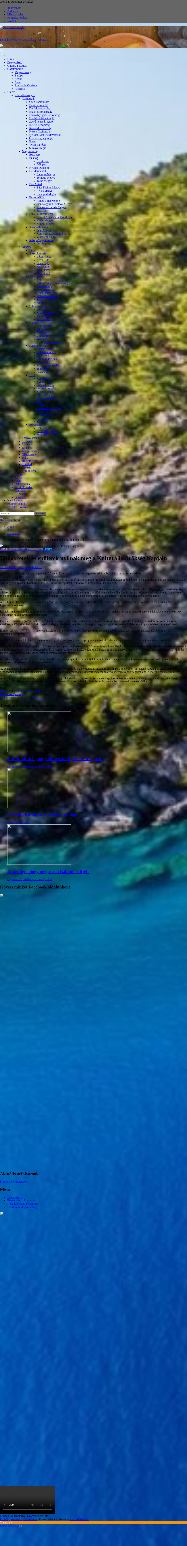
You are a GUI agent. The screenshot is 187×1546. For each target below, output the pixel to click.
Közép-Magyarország (41, 240)
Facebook (6, 690)
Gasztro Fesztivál (17, 65)
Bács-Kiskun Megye (48, 187)
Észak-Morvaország (40, 111)
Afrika (18, 78)
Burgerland (35, 424)
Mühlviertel (43, 316)
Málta (25, 457)
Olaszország (29, 454)
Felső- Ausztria (38, 306)
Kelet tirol (42, 378)
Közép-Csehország (40, 131)
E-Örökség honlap (23, 630)
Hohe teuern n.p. (46, 352)
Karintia (34, 322)
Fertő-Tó (42, 434)
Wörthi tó (42, 339)
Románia (27, 447)
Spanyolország (30, 437)
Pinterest (26, 690)
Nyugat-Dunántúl (39, 167)
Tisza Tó (42, 210)
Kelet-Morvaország (40, 128)
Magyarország (23, 72)
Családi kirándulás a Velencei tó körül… (45, 815)
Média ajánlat (15, 14)
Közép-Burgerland (47, 431)
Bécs (32, 250)
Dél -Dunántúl (37, 171)
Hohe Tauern (44, 325)
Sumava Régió (37, 148)
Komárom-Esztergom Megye (53, 233)
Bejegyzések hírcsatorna (21, 1200)
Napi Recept (14, 500)
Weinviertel (43, 273)
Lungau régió (44, 362)
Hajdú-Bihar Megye (48, 200)
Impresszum (14, 7)
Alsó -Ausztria (37, 253)
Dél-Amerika (22, 484)
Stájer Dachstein (46, 296)
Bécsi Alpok (44, 256)
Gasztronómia (15, 68)
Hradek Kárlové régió (41, 118)
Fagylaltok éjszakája (11, 694)
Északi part (43, 161)
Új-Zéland (20, 493)
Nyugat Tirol (44, 381)
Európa (19, 75)
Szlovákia (27, 441)
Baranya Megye (46, 174)
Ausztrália (20, 490)
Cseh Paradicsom (39, 101)
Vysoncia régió (37, 144)
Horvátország (29, 460)
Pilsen (32, 141)
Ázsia (18, 82)
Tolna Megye (44, 180)
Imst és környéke (46, 388)
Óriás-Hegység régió (41, 138)
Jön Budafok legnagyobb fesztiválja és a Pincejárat (55, 758)
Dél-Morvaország (39, 108)
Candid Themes (79, 1519)
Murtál (40, 302)
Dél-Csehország (38, 105)
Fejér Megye (44, 230)
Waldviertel (43, 269)
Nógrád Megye (45, 223)
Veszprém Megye (47, 236)
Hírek (10, 59)
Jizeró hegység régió (41, 121)
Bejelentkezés (15, 1197)
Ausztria (27, 246)
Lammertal (43, 355)
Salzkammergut (45, 319)
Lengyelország (30, 451)
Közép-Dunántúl (39, 227)
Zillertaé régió (45, 395)
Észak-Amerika (24, 487)
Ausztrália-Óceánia (26, 85)
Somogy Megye (46, 177)
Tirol (32, 375)
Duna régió (43, 263)
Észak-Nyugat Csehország (44, 115)
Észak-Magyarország (41, 213)
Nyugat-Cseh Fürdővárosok (45, 134)
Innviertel (42, 309)
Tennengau (43, 368)
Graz (39, 279)
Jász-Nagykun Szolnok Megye (54, 204)
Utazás (11, 92)
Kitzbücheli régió (46, 398)
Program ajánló (16, 503)
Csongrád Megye (46, 194)
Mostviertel (43, 266)
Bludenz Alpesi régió (49, 408)
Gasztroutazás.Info (11, 33)
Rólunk (11, 21)
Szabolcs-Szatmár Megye (51, 207)
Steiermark (35, 276)
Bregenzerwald (45, 414)
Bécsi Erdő (43, 260)
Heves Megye (45, 220)
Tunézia (26, 467)
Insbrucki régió (45, 385)
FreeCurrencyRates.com (14, 1181)
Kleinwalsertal (45, 418)
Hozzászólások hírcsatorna (22, 1203)
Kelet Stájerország (47, 292)
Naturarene (43, 332)
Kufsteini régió (45, 391)
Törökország (29, 470)
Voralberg (35, 401)
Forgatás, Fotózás (17, 17)
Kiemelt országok (25, 95)
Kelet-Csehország (39, 124)
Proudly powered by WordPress (18, 1519)
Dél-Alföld (35, 184)
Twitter (16, 690)
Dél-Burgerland (46, 428)
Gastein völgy (45, 348)
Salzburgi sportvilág (48, 365)
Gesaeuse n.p (44, 286)
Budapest (34, 154)
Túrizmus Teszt (34, 549)
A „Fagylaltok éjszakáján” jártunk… (21, 697)
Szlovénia (27, 444)
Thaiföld (27, 464)
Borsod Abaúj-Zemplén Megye (54, 217)
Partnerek (12, 11)
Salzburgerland (38, 345)
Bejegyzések (14, 62)
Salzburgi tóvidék (47, 358)
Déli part (42, 164)
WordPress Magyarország (22, 1207)
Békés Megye (44, 190)
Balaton (33, 157)
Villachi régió (44, 335)
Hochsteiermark (46, 289)
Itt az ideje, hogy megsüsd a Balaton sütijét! (48, 871)
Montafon (42, 421)
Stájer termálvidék (47, 299)
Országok (20, 497)
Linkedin (37, 690)
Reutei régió (51, 342)
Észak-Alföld (37, 197)
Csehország (28, 98)
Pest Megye (43, 243)
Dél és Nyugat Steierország (52, 283)
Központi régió (45, 312)
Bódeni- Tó (43, 411)
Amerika (20, 88)
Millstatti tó (43, 329)
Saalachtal (42, 372)
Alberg (41, 404)
